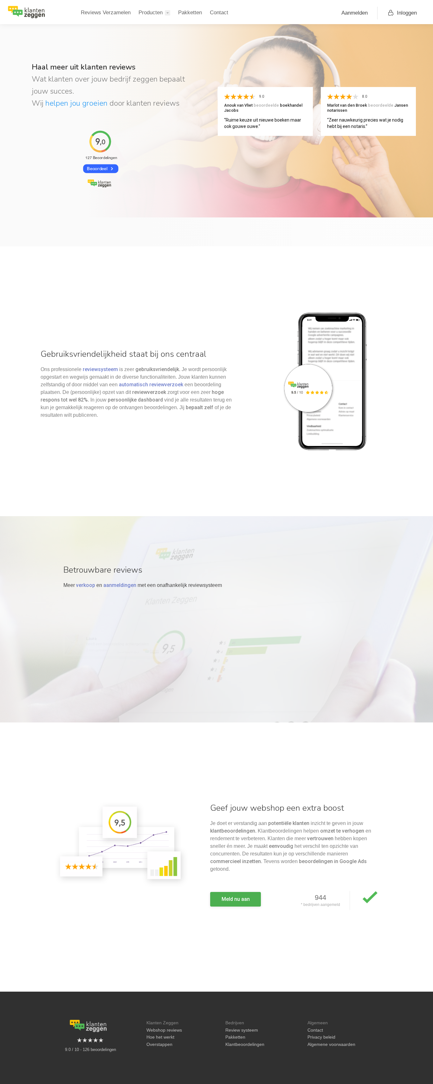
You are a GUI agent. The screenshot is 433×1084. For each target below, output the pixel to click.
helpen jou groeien (76, 103)
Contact (219, 13)
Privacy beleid (321, 1037)
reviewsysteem (100, 369)
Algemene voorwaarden (331, 1044)
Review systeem (241, 1030)
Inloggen (407, 13)
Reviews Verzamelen (106, 13)
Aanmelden (354, 13)
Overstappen (159, 1044)
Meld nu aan (236, 899)
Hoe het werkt (160, 1037)
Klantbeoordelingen (244, 1044)
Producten (151, 13)
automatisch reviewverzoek (151, 385)
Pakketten (190, 13)
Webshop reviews (164, 1030)
